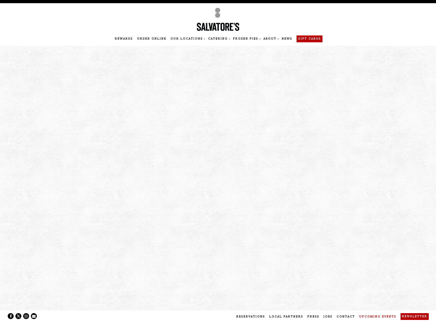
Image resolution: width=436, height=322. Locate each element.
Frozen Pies (246, 38)
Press (313, 316)
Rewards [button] (124, 38)
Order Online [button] (151, 38)
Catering (218, 38)
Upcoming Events (377, 316)
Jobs (328, 316)
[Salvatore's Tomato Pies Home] (218, 19)
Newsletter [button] (414, 316)
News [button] (287, 38)
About (270, 38)
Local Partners (286, 316)
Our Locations (187, 38)
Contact (346, 316)
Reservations (250, 316)
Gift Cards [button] (309, 38)
